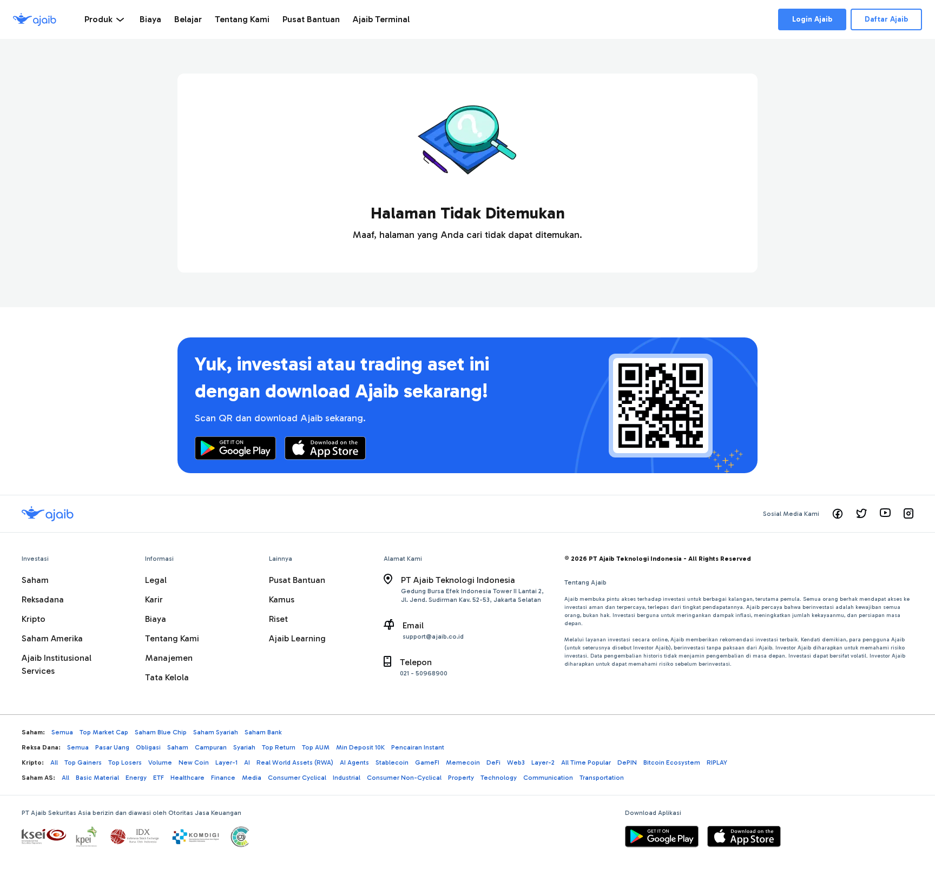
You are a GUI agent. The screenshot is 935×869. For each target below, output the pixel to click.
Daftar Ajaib (886, 19)
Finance (223, 777)
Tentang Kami (172, 638)
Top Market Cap (104, 732)
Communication (548, 777)
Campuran (211, 747)
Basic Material (97, 777)
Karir (154, 599)
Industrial (346, 777)
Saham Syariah (215, 732)
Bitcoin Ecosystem (671, 762)
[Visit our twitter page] (861, 513)
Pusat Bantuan (297, 580)
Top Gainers (83, 762)
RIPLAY (717, 762)
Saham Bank (263, 732)
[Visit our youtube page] (885, 513)
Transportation (602, 777)
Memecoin (463, 762)
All (54, 762)
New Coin (194, 762)
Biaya (155, 619)
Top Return (278, 747)
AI (247, 762)
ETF (158, 777)
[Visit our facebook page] (837, 513)
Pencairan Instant (417, 747)
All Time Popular (586, 762)
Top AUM (316, 747)
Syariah (244, 747)
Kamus (281, 599)
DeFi (493, 762)
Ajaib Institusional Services (56, 664)
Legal (156, 580)
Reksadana (43, 599)
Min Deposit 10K (360, 747)
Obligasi (148, 747)
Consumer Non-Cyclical (404, 777)
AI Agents (354, 762)
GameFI (427, 762)
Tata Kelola (167, 677)
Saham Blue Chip (161, 732)
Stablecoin (392, 762)
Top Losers (125, 762)
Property (461, 777)
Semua (62, 732)
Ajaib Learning (297, 638)
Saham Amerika (52, 638)
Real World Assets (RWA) (294, 762)
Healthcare (187, 777)
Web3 (516, 762)
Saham (35, 580)
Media (251, 777)
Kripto (33, 619)
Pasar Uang (112, 747)
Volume (160, 762)
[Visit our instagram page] (908, 513)
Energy (136, 777)
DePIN (627, 762)
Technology (498, 777)
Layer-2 (543, 762)
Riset (278, 619)
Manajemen (169, 658)
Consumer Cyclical (297, 777)
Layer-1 (226, 762)
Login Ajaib (812, 19)
